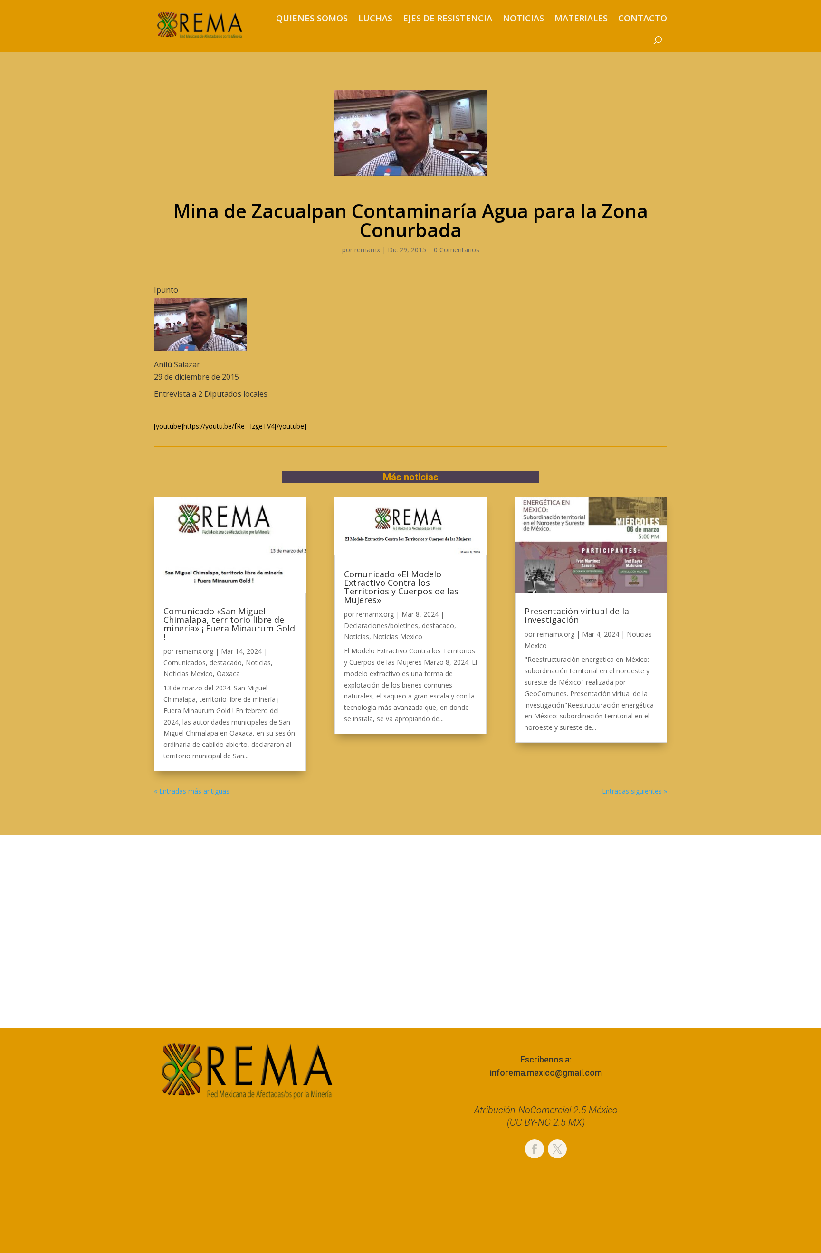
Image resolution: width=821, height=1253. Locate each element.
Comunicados (184, 662)
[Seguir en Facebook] (534, 1148)
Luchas (375, 18)
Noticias (523, 18)
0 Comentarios (456, 249)
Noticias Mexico (188, 673)
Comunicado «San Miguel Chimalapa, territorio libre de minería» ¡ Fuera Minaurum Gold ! (229, 623)
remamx (367, 249)
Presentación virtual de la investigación (577, 615)
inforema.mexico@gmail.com (546, 1073)
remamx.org (194, 651)
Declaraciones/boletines (381, 625)
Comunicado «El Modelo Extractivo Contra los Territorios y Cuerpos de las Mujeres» (401, 586)
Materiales (581, 18)
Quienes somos (312, 18)
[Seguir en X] (557, 1148)
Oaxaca (228, 673)
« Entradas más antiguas (191, 790)
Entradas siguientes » (634, 790)
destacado (226, 662)
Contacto (642, 18)
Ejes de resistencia (447, 18)
